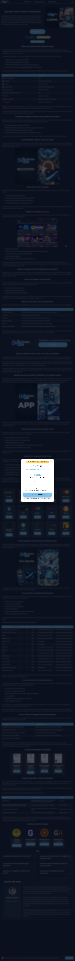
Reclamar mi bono (36, 494)
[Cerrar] (51, 461)
